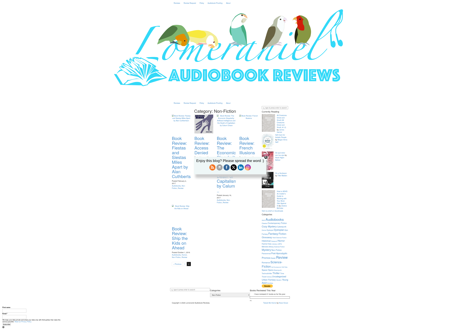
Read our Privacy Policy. (23, 321)
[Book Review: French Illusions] (248, 124)
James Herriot (280, 130)
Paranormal (266, 253)
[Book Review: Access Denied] (203, 124)
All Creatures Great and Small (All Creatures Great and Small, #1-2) (282, 121)
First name (6, 307)
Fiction (282, 233)
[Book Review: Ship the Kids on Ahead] (181, 214)
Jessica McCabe (282, 206)
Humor (184, 255)
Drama (264, 230)
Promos (266, 257)
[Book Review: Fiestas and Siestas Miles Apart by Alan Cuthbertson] (181, 124)
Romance (266, 262)
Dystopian (279, 229)
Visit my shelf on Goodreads (272, 211)
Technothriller (267, 273)
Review (180, 188)
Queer (273, 258)
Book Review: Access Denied (202, 145)
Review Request (190, 3)
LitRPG (279, 244)
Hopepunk (274, 241)
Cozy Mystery (269, 226)
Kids (269, 244)
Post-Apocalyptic (279, 253)
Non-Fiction (176, 257)
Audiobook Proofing (215, 3)
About (228, 3)
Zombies (270, 283)
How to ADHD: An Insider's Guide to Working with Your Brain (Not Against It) (282, 198)
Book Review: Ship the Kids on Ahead (180, 238)
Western (279, 280)
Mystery (266, 250)
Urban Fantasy (269, 279)
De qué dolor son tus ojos (280, 154)
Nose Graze (283, 303)
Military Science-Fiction (277, 247)
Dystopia (270, 230)
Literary (274, 244)
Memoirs (265, 246)
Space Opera (267, 269)
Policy (202, 3)
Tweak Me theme (269, 303)
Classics (264, 223)
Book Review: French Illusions (247, 145)
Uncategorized (279, 276)
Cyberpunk (281, 226)
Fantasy (273, 233)
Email (5, 314)
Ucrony (269, 277)
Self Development (276, 267)
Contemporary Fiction (277, 223)
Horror (281, 240)
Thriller (276, 273)
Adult (263, 220)
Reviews (177, 3)
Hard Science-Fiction (280, 238)
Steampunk (278, 270)
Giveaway (267, 237)
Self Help (284, 267)
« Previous (177, 264)
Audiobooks (176, 186)
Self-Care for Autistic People (280, 136)
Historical (266, 240)
